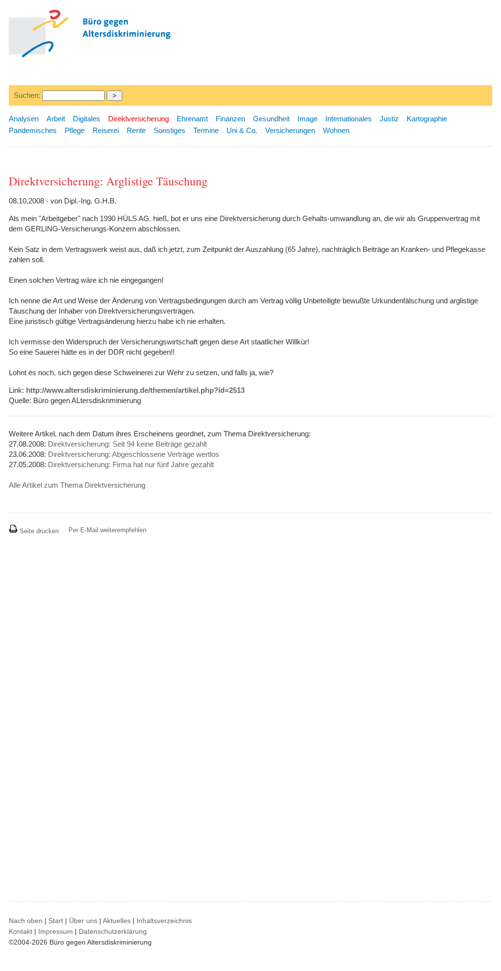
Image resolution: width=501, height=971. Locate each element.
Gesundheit (271, 118)
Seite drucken (38, 531)
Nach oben (26, 921)
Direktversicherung (138, 118)
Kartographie (427, 118)
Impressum (55, 931)
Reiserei (105, 130)
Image (307, 118)
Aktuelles (117, 921)
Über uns (83, 921)
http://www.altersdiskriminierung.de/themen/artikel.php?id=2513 (135, 390)
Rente (136, 130)
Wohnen (336, 130)
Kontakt (20, 931)
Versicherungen (290, 130)
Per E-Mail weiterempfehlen (107, 530)
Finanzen (230, 118)
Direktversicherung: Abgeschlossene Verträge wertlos (133, 454)
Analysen (24, 118)
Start (55, 921)
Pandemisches (33, 130)
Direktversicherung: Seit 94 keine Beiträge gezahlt (127, 444)
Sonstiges (169, 130)
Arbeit (55, 118)
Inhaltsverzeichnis (164, 921)
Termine (206, 130)
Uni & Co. (242, 130)
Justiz (389, 118)
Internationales (348, 118)
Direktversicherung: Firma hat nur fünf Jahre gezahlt (131, 464)
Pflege (75, 130)
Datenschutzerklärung (113, 931)
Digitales (86, 118)
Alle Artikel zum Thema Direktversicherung (77, 485)
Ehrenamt (192, 118)
